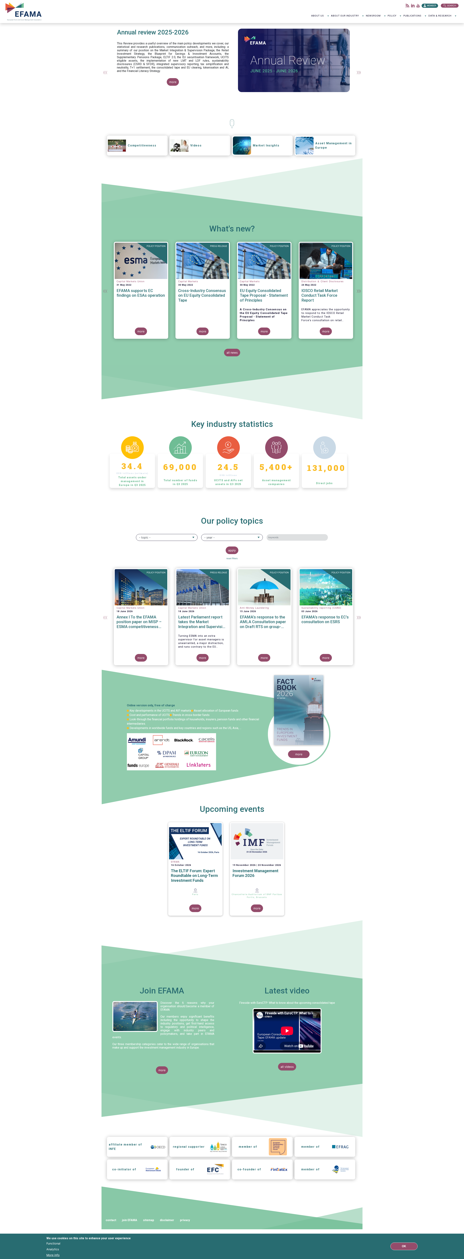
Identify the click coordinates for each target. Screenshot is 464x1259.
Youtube (418, 5)
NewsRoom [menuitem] (373, 17)
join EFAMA (129, 1220)
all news (232, 352)
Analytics (52, 1249)
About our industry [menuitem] (345, 17)
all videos (287, 1067)
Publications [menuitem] (412, 17)
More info (53, 1255)
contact (111, 1220)
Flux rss (407, 5)
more (172, 82)
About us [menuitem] (317, 17)
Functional (53, 1243)
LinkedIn (413, 5)
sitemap (148, 1220)
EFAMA (24, 11)
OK (404, 1246)
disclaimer (167, 1220)
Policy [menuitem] (392, 17)
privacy (185, 1220)
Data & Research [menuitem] (439, 17)
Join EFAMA (162, 990)
